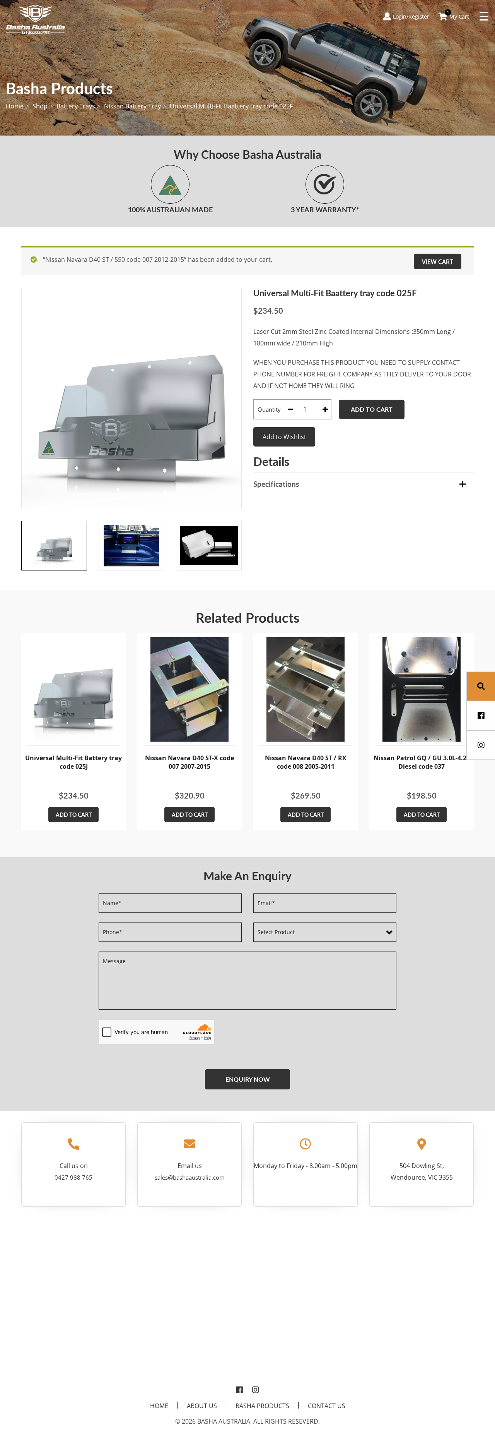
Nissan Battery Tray (132, 106)
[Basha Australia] (35, 18)
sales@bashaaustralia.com (190, 1177)
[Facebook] (239, 1390)
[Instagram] (255, 1390)
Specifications (276, 483)
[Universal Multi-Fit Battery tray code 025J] (73, 689)
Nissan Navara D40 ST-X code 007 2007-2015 (189, 762)
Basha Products (262, 1406)
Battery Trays (75, 106)
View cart (437, 262)
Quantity (269, 409)
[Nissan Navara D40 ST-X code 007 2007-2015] (189, 689)
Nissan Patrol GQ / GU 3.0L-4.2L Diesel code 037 (422, 762)
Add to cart (372, 409)
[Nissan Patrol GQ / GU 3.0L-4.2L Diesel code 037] (421, 689)
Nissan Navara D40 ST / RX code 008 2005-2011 (305, 762)
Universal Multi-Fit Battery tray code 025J (73, 762)
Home (15, 106)
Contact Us (326, 1406)
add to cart (74, 814)
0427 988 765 (73, 1177)
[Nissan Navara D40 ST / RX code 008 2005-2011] (305, 689)
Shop (40, 106)
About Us (202, 1406)
